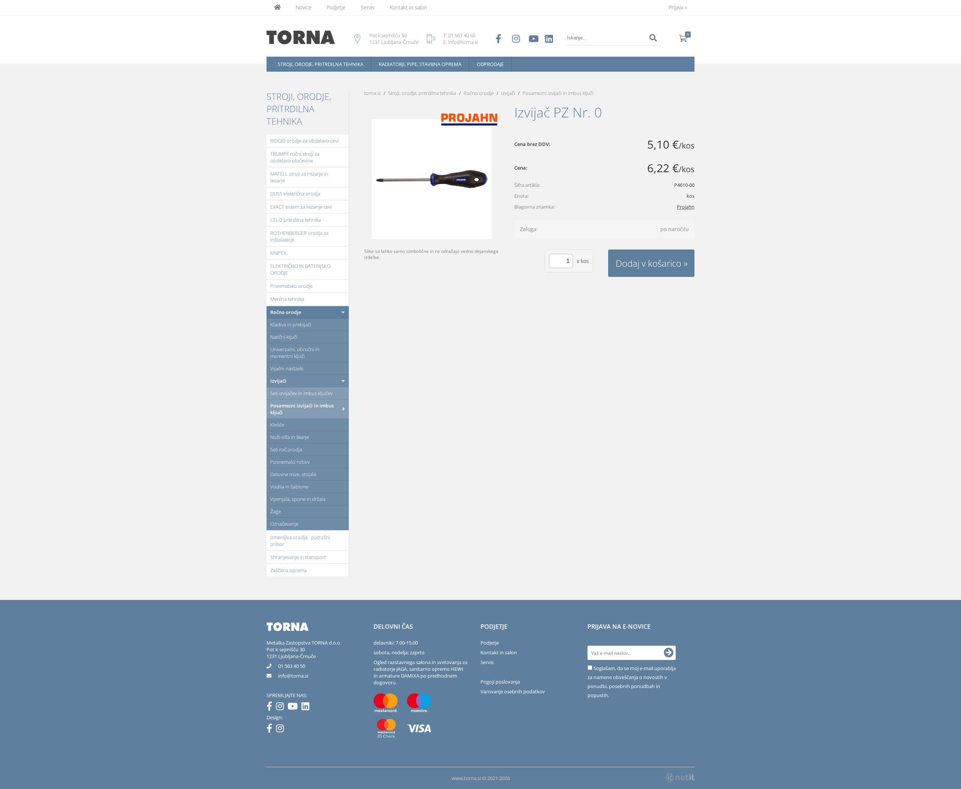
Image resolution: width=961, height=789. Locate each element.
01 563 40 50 (461, 35)
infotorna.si (293, 675)
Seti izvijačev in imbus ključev (301, 393)
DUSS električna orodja (295, 193)
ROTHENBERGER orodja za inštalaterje (299, 236)
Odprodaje (490, 64)
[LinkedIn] (307, 707)
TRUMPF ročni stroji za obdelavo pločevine (294, 157)
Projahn (685, 206)
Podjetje (336, 7)
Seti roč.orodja (286, 449)
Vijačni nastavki (286, 368)
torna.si (372, 93)
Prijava (678, 7)
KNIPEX (278, 252)
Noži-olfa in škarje (289, 437)
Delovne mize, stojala (293, 474)
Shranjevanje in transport (298, 557)
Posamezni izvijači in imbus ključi (302, 409)
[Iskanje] (653, 37)
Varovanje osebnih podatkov (512, 691)
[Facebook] (271, 707)
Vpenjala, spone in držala (297, 499)
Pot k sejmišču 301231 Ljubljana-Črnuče (291, 653)
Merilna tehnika (287, 299)
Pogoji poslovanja (500, 681)
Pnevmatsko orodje (291, 286)
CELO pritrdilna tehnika (295, 219)
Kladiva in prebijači (290, 324)
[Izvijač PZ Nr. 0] (431, 178)
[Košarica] (683, 37)
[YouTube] (294, 707)
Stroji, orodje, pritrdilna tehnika (320, 64)
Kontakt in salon (408, 7)
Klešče (277, 424)
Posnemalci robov (290, 461)
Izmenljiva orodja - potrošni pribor (300, 540)
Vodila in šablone (289, 486)
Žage (275, 511)
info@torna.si (463, 42)
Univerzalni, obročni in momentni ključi (294, 352)
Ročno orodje (285, 312)
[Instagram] (282, 707)
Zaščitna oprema (288, 570)
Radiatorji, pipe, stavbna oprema (420, 64)
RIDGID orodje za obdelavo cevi (304, 140)
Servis (368, 7)
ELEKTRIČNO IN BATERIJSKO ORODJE (300, 269)
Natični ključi (283, 337)
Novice (304, 7)
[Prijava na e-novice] (668, 653)
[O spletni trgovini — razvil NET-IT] (680, 777)
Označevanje (284, 523)
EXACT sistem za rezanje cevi (301, 206)
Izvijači (278, 380)
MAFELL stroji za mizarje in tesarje (299, 177)
